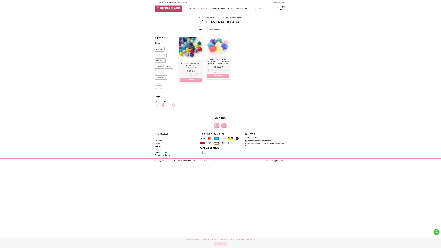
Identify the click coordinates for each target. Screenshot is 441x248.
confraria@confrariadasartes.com (177, 2)
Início (192, 9)
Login (283, 2)
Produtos (202, 9)
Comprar (191, 80)
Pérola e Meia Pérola (210, 17)
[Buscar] (256, 8)
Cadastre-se (277, 2)
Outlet (157, 143)
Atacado (158, 146)
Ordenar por (202, 30)
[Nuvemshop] (276, 161)
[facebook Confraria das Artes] (224, 125)
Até (164, 101)
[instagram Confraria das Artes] (216, 125)
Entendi (220, 244)
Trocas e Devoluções (237, 9)
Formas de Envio (217, 9)
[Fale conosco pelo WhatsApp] (436, 232)
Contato (158, 149)
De (156, 101)
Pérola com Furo (223, 17)
